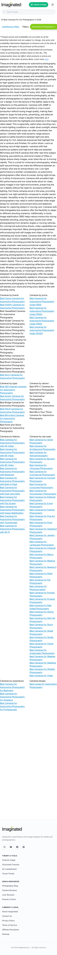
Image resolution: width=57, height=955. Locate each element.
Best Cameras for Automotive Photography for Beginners (12, 687)
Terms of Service (9, 925)
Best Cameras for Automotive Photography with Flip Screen (12, 500)
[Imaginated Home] (12, 829)
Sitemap (5, 934)
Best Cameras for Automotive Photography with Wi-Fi (12, 528)
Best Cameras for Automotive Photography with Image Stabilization (12, 509)
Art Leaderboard (9, 869)
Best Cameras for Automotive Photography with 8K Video (12, 461)
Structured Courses (10, 864)
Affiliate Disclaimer (10, 929)
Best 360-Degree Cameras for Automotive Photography (13, 389)
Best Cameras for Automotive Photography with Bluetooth (12, 471)
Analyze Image (8, 860)
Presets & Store (9, 899)
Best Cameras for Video (41, 675)
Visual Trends (8, 873)
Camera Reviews (9, 890)
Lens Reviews (8, 895)
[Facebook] (17, 847)
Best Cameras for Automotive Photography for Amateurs (12, 696)
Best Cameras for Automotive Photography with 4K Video (12, 442)
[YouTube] (10, 847)
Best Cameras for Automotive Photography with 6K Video (12, 452)
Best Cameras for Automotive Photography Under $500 (42, 301)
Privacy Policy (8, 920)
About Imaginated (10, 911)
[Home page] (11, 4)
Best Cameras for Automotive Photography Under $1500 (42, 320)
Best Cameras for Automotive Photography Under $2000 (42, 330)
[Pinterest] (23, 847)
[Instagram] (4, 847)
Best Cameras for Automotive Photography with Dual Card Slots (12, 490)
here (47, 59)
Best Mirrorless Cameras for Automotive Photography (12, 418)
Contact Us (7, 916)
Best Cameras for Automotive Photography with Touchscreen (12, 519)
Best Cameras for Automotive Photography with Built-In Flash (12, 481)
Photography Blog (10, 886)
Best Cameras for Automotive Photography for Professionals (12, 706)
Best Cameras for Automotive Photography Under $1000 (42, 311)
